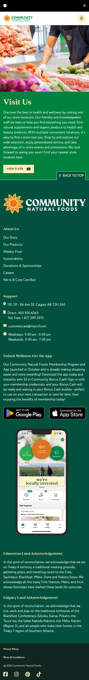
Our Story (10, 237)
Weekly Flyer (12, 251)
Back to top (73, 175)
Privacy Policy (10, 649)
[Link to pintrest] (27, 674)
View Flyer (15, 169)
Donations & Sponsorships (22, 266)
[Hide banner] (84, 5)
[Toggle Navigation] (81, 18)
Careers (8, 273)
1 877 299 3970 (33, 318)
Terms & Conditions (14, 657)
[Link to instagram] (16, 674)
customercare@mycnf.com (27, 326)
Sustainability (13, 258)
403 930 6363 (28, 313)
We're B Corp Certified (19, 280)
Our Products (13, 244)
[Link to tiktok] (39, 674)
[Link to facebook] (5, 674)
